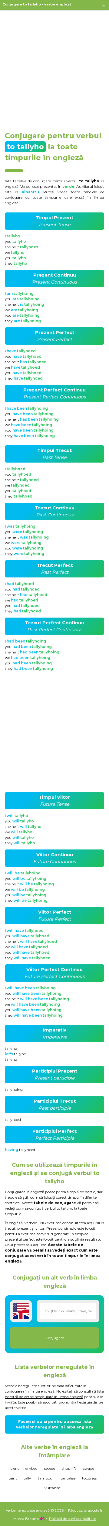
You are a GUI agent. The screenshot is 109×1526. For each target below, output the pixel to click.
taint (12, 1478)
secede (49, 1468)
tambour (46, 1478)
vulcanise (53, 1488)
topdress (89, 1478)
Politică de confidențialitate (72, 1518)
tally (27, 1478)
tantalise (68, 1478)
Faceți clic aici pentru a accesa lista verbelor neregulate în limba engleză (54, 1424)
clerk (15, 1468)
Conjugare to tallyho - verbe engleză (36, 4)
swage (88, 1468)
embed (31, 1468)
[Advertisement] (54, 68)
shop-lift (69, 1468)
